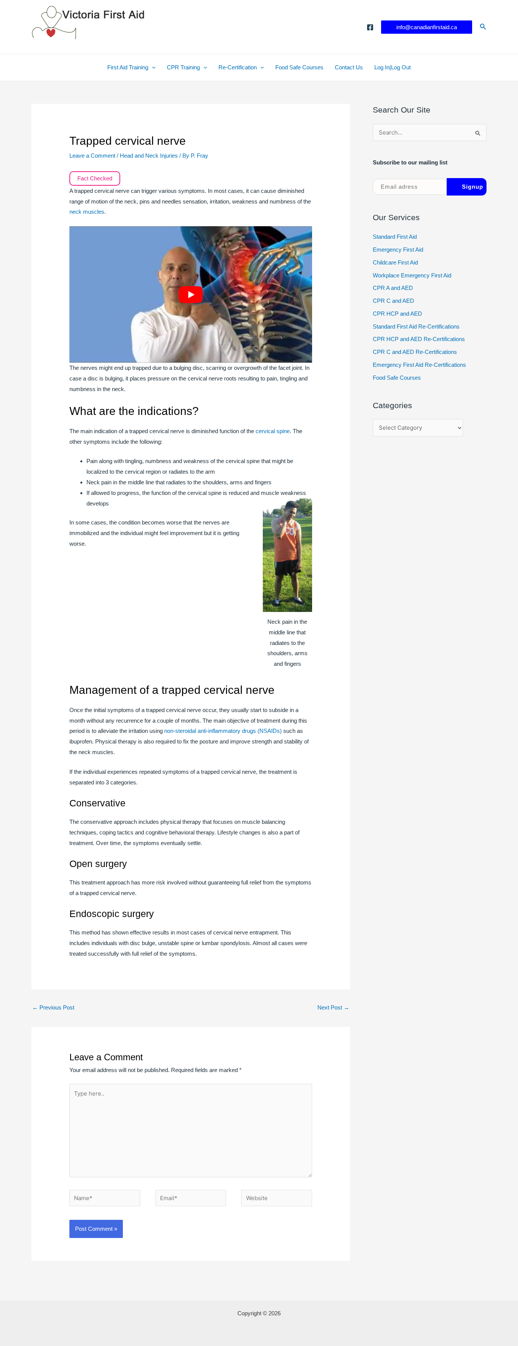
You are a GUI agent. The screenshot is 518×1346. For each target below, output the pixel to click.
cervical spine (273, 431)
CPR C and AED (393, 300)
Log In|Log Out (392, 67)
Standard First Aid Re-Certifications (416, 326)
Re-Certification (237, 67)
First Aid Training (127, 67)
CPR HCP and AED (397, 313)
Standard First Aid (395, 236)
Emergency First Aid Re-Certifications (419, 365)
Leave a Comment (92, 155)
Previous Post (53, 1007)
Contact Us (349, 67)
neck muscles (86, 211)
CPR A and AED (393, 288)
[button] (426, 27)
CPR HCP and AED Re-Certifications (419, 339)
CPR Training (183, 67)
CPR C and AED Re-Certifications (415, 352)
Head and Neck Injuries (149, 155)
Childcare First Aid (395, 262)
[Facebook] (370, 27)
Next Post (333, 1007)
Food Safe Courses (299, 67)
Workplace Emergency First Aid (412, 275)
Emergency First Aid (398, 249)
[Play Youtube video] (190, 294)
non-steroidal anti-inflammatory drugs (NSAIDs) (223, 731)
